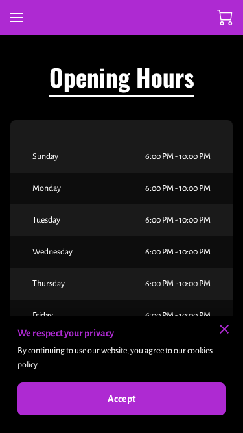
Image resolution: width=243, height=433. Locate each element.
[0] (225, 17)
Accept (122, 398)
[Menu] (16, 17)
